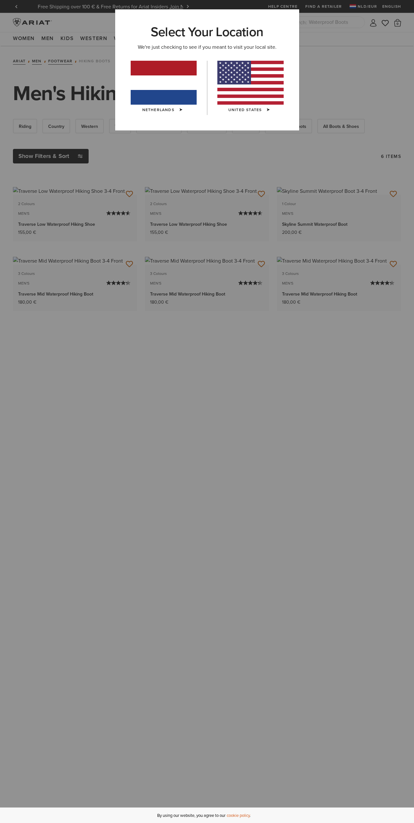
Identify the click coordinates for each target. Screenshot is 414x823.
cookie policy (238, 815)
